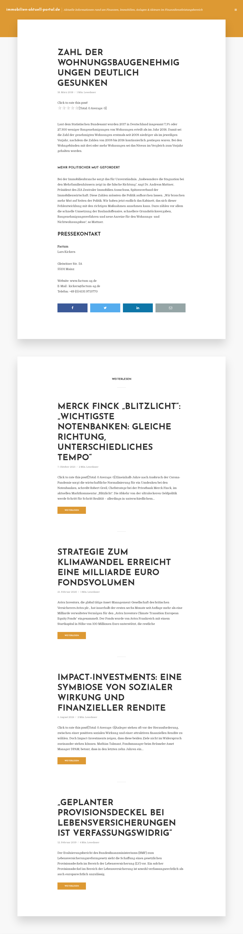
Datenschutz (221, 10)
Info (173, 10)
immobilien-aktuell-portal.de (33, 10)
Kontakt (186, 10)
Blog (162, 10)
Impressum (202, 10)
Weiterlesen (72, 510)
